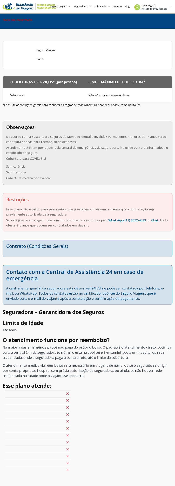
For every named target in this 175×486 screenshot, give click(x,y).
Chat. (155, 220)
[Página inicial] (24, 6)
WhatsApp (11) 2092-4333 (127, 220)
